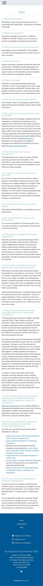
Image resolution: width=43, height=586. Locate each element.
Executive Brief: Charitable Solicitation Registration (23, 460)
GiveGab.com (27, 138)
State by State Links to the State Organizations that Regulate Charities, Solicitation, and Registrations (22, 470)
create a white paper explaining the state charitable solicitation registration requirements (22, 450)
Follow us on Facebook (23, 536)
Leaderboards (21, 524)
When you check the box (10, 406)
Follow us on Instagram (23, 543)
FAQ (21, 527)
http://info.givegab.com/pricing (16, 146)
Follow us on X (20, 539)
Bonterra (26, 581)
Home (21, 520)
